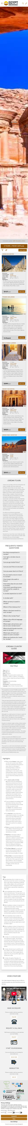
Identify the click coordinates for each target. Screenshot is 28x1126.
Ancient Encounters (8, 389)
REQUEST (14, 1037)
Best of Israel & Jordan (9, 343)
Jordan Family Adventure (9, 435)
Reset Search (22, 250)
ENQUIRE (14, 1017)
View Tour (21, 291)
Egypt (11, 317)
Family (11, 456)
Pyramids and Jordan (8, 297)
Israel (11, 363)
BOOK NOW (14, 1057)
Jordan (11, 274)
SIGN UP (14, 1077)
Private (12, 318)
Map (24, 271)
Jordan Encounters (8, 254)
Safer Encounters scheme (19, 241)
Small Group (13, 275)
